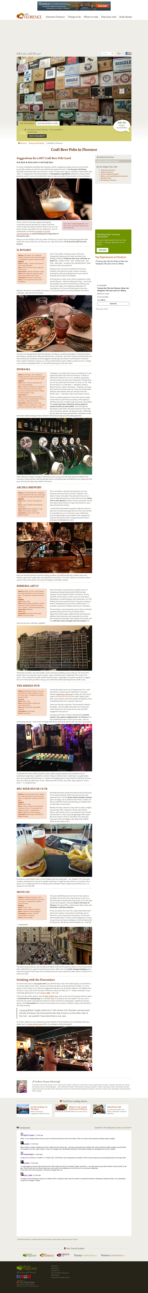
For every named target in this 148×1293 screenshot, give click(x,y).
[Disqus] (74, 1157)
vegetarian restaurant (64, 694)
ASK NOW (102, 250)
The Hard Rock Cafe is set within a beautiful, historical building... (40, 1111)
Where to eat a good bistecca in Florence (114, 176)
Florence (23, 143)
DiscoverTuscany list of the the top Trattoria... (116, 1110)
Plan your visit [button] (108, 16)
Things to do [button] (74, 16)
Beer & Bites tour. (51, 996)
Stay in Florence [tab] (27, 123)
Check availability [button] (37, 136)
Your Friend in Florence (60, 1273)
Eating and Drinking (36, 143)
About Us (54, 1266)
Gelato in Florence (107, 172)
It (121, 53)
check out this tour (35, 1024)
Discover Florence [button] (55, 16)
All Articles (55, 1275)
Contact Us (55, 1270)
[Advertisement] (74, 35)
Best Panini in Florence (108, 180)
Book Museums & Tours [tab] (48, 123)
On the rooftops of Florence (110, 174)
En (119, 53)
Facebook (21, 699)
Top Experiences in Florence (110, 257)
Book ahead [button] (125, 16)
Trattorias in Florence (108, 170)
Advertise (54, 1268)
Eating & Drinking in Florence (108, 161)
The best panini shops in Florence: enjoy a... (77, 1112)
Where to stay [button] (91, 16)
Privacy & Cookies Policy (60, 1277)
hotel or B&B (45, 993)
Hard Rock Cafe (106, 178)
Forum (127, 1128)
